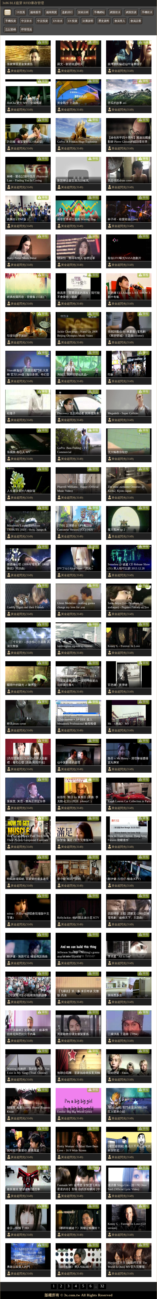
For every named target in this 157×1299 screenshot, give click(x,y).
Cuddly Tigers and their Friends (25, 607)
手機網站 (99, 12)
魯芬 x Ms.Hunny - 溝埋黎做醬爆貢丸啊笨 (128, 760)
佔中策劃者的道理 (68, 762)
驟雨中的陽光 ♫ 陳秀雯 (22, 684)
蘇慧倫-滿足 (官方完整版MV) (75, 840)
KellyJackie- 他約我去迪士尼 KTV (78, 917)
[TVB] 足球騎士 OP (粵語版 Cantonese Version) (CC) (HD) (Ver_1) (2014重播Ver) (75, 528)
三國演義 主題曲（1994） (124, 1034)
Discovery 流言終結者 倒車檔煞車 (78, 413)
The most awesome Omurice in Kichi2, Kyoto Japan (126, 488)
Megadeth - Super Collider (123, 413)
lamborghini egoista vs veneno (74, 646)
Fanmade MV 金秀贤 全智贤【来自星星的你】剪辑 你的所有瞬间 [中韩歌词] (78, 1187)
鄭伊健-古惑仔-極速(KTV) (124, 878)
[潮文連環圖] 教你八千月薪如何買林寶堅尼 (129, 1148)
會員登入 (119, 21)
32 (102, 1286)
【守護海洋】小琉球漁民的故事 (27, 995)
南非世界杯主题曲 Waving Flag (76, 219)
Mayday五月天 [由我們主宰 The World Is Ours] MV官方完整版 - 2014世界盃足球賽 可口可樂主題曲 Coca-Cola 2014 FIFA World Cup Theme (129, 1265)
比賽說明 (88, 21)
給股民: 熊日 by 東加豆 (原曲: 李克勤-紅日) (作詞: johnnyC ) (77, 799)
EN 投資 (72, 21)
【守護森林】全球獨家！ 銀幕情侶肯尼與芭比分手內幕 (27, 1032)
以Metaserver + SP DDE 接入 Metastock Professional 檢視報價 (76, 721)
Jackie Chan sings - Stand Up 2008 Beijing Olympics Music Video (77, 333)
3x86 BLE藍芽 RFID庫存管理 (23, 3)
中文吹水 (26, 21)
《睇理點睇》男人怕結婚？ (74, 1266)
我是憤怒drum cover (120, 180)
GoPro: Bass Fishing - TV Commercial (72, 450)
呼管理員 (26, 29)
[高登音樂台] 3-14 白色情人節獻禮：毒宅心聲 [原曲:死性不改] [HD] (27, 760)
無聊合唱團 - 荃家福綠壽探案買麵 (78, 1072)
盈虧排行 (67, 12)
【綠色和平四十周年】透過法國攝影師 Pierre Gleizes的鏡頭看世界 (129, 139)
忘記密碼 (10, 29)
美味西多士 (115, 995)
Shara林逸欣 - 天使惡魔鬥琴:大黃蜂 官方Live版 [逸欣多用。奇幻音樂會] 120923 (28, 372)
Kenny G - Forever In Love (124, 646)
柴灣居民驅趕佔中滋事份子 (125, 64)
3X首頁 (20, 12)
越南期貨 (51, 12)
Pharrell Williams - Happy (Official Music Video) (78, 488)
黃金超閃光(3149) (22, 70)
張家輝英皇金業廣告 (20, 64)
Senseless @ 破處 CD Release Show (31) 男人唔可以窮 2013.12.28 (129, 566)
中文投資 (42, 21)
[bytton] (7, 12)
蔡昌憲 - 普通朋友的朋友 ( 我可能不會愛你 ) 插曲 (78, 294)
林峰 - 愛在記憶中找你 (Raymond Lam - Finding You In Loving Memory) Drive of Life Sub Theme (27, 178)
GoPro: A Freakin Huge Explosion (77, 141)
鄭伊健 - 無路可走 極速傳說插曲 (27, 956)
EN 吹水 (58, 21)
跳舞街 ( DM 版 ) (17, 219)
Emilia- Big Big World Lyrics (74, 1111)
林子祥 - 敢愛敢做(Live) (123, 219)
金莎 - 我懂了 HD (18, 1228)
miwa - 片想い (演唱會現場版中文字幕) (28, 915)
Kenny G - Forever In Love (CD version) (127, 1226)
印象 (110, 374)
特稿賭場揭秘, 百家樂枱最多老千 (28, 878)
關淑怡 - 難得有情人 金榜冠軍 (76, 258)
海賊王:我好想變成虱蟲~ (72, 374)
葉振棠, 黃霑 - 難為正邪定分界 (26, 801)
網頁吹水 (115, 12)
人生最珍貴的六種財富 (21, 490)
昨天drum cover (16, 723)
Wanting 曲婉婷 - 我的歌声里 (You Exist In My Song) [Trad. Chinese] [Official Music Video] (28, 1071)
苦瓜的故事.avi (117, 102)
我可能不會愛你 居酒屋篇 (23, 1150)
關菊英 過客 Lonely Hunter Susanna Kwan (28, 1109)
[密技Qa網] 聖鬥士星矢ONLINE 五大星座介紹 (128, 1109)
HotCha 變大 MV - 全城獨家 (24, 102)
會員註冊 (135, 21)
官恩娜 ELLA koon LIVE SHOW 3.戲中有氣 (129, 294)
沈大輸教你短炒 (118, 452)
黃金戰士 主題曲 (67, 102)
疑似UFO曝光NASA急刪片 (124, 258)
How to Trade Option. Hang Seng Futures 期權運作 (127, 838)
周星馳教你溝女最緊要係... (74, 1034)
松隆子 (11, 413)
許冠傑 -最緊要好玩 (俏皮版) (25, 141)
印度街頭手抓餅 (17, 335)
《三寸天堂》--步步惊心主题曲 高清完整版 (28, 644)
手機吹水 (147, 12)
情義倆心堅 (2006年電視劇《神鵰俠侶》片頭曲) (28, 566)
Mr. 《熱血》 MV (118, 723)
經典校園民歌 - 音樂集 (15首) (25, 296)
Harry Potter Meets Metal (21, 258)
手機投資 (10, 21)
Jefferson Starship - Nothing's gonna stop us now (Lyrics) (78, 954)
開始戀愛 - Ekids (118, 1072)
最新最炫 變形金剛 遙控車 (23, 1189)
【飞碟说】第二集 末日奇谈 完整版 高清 (78, 993)
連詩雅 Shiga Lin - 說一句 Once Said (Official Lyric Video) (127, 1187)
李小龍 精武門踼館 (69, 878)
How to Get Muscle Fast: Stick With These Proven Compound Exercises (28, 838)
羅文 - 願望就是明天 (70, 64)
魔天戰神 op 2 (116, 529)
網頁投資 (131, 12)
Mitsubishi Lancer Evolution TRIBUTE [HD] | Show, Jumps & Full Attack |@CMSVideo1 (27, 528)
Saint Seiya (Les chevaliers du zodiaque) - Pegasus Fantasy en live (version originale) (128, 605)
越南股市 (35, 12)
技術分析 (83, 12)
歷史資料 (104, 21)
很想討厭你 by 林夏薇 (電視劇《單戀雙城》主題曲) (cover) (127, 333)
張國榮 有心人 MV (18, 452)
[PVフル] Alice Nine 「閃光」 (75, 568)
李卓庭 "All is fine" (119, 956)
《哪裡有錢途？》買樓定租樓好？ (78, 1228)
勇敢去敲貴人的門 (18, 1266)
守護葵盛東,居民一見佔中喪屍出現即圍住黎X (77, 682)
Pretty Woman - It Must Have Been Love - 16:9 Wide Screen (77, 1148)
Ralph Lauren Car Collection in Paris (129, 801)
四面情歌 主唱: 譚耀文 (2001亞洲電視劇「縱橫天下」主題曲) (128, 915)
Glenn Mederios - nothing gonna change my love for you (76, 605)
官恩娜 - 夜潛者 (118, 684)
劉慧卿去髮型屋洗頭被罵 (73, 180)
